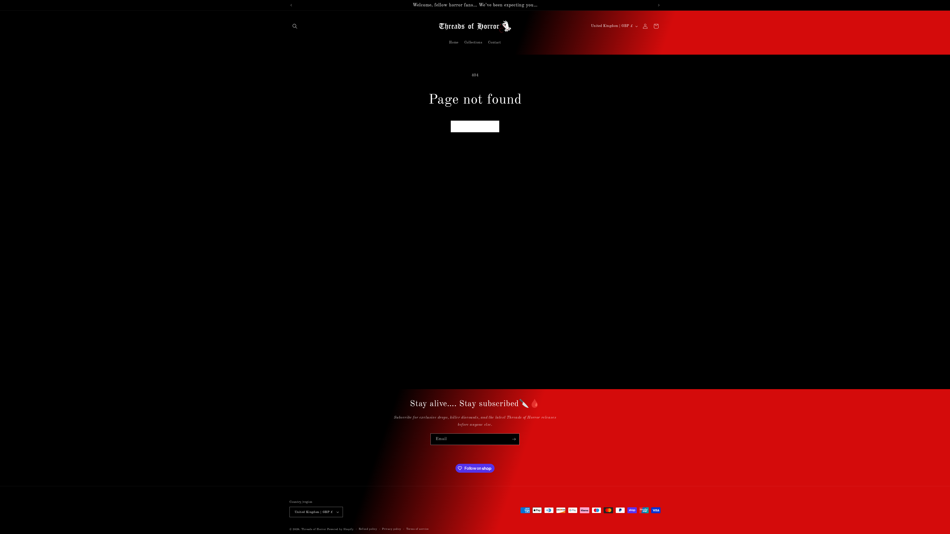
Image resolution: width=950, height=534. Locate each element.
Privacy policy (391, 529)
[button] (294, 26)
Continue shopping (475, 126)
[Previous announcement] (291, 5)
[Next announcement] (658, 5)
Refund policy (368, 529)
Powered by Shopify (340, 529)
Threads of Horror (313, 529)
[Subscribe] (513, 439)
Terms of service (417, 529)
